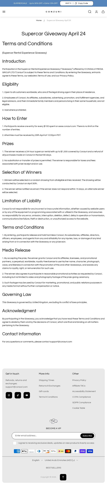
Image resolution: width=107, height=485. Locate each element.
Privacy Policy (79, 380)
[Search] (90, 12)
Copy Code (83, 3)
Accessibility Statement (84, 391)
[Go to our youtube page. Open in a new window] (26, 395)
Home (39, 20)
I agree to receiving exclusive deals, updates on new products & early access (56, 443)
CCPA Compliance (81, 397)
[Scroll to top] (63, 477)
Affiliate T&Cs (78, 386)
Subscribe (87, 435)
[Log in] (96, 12)
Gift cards (44, 391)
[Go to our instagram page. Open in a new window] (9, 395)
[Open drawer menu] (4, 11)
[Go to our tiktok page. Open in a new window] (17, 395)
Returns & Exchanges (49, 386)
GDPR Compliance (81, 402)
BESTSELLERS (53, 468)
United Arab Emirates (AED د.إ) (60, 460)
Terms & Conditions (48, 397)
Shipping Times (46, 380)
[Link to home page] (53, 421)
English (35, 460)
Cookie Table (78, 408)
